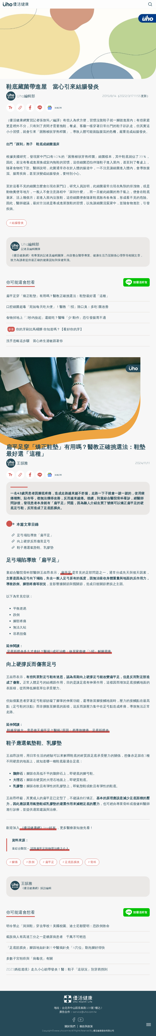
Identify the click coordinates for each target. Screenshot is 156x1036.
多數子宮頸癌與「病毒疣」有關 (29, 958)
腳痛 (15, 862)
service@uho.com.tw (85, 1012)
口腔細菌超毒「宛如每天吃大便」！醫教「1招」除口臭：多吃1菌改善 (57, 306)
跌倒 (31, 862)
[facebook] (74, 1021)
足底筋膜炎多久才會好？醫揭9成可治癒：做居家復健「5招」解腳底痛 (59, 651)
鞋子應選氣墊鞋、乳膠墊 (35, 547)
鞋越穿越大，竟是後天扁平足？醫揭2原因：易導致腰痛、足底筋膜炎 (58, 730)
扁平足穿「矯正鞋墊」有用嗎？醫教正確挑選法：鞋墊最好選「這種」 (58, 295)
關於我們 (70, 1026)
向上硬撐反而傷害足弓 (33, 541)
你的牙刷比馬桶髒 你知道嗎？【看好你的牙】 (46, 329)
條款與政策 (86, 1026)
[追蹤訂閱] (49, 107)
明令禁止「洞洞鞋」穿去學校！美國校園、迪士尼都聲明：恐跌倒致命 (58, 925)
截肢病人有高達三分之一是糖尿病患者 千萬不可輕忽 (46, 936)
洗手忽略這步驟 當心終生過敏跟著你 (34, 340)
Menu (152, 1024)
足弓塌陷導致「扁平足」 (35, 535)
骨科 (93, 862)
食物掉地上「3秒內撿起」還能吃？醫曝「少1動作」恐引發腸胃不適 (56, 317)
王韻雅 (22, 463)
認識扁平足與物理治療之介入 (49, 848)
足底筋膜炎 (72, 862)
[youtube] (80, 1021)
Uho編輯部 (26, 96)
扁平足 (66, 572)
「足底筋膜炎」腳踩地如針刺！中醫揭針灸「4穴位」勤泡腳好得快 (55, 947)
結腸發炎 (18, 223)
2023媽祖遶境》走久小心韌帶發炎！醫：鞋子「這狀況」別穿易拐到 (57, 969)
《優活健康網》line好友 (38, 827)
